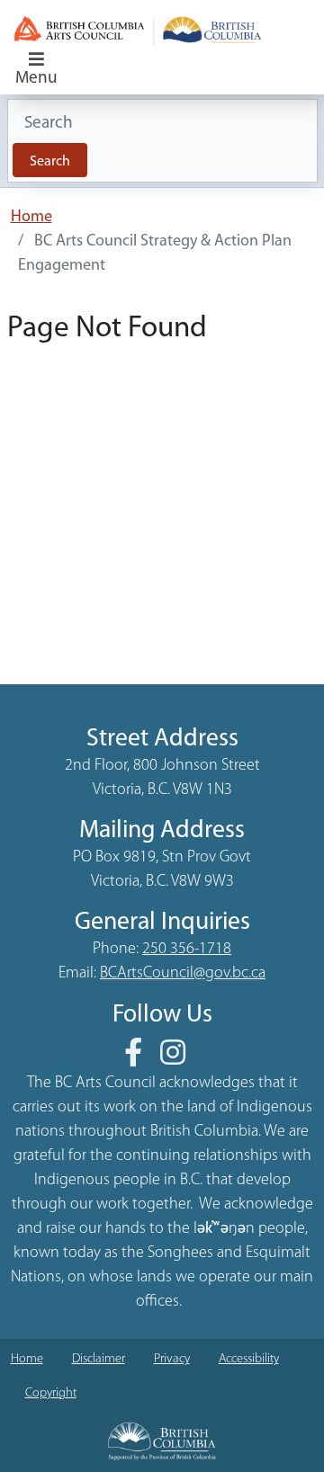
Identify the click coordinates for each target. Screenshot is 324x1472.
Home (31, 218)
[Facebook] (140, 1059)
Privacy (172, 1359)
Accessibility (249, 1359)
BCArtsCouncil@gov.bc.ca (183, 974)
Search (50, 162)
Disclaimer (98, 1359)
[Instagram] (180, 1059)
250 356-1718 (186, 949)
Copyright (50, 1393)
